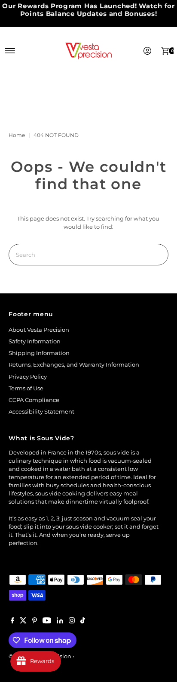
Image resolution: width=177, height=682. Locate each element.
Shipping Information (39, 353)
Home (17, 135)
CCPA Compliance (34, 400)
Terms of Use (26, 388)
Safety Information (35, 341)
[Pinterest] (34, 621)
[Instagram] (72, 621)
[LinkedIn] (60, 621)
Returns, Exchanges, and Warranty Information (74, 364)
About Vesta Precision (39, 330)
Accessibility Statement (41, 411)
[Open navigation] (10, 51)
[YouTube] (47, 621)
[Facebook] (12, 621)
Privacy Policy (28, 377)
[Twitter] (23, 621)
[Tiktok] (82, 621)
